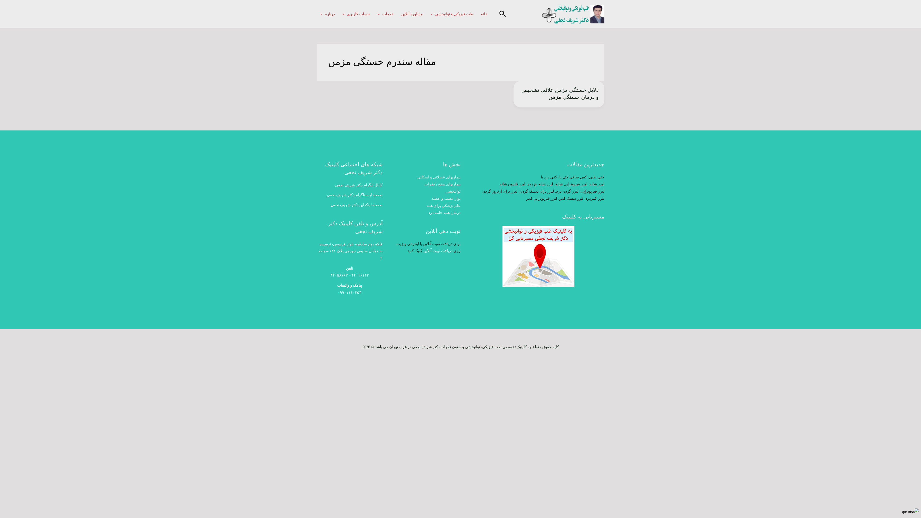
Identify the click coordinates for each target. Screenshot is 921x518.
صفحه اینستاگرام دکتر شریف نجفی (355, 195)
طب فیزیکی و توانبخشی (454, 14)
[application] (433, 14)
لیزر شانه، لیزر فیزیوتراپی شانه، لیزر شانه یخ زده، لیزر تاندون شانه (552, 184)
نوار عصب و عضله (445, 198)
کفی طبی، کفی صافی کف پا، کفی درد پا (572, 177)
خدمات (388, 14)
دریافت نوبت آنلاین (438, 251)
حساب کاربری (358, 14)
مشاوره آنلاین (412, 14)
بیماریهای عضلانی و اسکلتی (438, 177)
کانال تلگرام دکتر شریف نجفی (359, 185)
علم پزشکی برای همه (443, 206)
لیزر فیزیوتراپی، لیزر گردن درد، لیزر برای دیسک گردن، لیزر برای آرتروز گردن (543, 191)
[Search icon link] (502, 15)
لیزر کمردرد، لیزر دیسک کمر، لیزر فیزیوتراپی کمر (565, 198)
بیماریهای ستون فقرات (442, 184)
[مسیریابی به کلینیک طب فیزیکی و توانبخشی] (538, 256)
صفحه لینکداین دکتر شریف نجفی (357, 205)
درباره (330, 14)
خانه (484, 14)
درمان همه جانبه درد (444, 213)
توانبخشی (453, 191)
